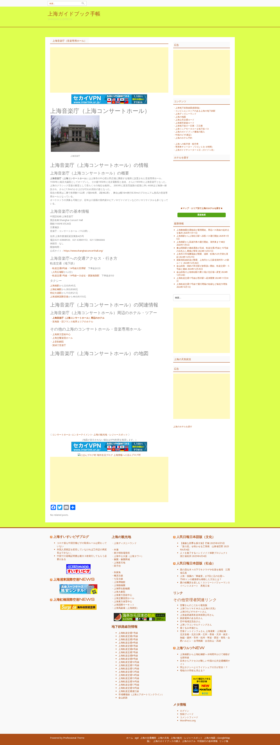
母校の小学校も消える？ (192, 670)
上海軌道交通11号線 (128, 665)
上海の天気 (209, 608)
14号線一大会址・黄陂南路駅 (84, 275)
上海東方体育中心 (123, 601)
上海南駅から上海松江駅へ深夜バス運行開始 (197, 235)
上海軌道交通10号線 (128, 662)
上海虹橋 (221, 631)
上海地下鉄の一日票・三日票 (189, 125)
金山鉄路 (123, 697)
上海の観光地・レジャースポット (110, 434)
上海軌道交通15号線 (128, 678)
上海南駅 (54, 285)
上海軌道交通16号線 (128, 681)
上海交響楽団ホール (62, 337)
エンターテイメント (82, 434)
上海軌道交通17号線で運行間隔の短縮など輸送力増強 (201, 284)
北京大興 (195, 634)
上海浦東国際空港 (59, 296)
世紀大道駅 (55, 292)
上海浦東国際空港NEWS (73, 579)
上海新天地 (119, 562)
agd (137, 737)
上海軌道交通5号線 (128, 645)
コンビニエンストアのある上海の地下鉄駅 (195, 110)
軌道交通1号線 (59, 275)
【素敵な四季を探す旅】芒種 (195, 543)
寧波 (209, 637)
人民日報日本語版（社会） (195, 563)
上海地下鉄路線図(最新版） (188, 107)
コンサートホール (61, 434)
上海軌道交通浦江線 (128, 691)
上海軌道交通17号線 (128, 684)
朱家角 (117, 572)
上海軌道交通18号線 (128, 687)
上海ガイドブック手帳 (74, 13)
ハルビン (186, 640)
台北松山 (209, 640)
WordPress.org (188, 720)
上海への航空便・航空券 (186, 143)
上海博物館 (119, 581)
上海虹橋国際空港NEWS (73, 599)
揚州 (189, 637)
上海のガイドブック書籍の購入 (190, 131)
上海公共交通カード (184, 119)
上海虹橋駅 (55, 289)
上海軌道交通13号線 (128, 671)
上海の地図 (180, 116)
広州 (205, 634)
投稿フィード (187, 714)
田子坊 (117, 565)
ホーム (129, 737)
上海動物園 (119, 585)
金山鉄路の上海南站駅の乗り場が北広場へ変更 (198, 272)
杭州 (202, 637)
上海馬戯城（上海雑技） (126, 607)
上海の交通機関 (148, 737)
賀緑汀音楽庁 (59, 345)
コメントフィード (189, 717)
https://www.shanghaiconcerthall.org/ (83, 250)
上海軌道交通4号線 (128, 642)
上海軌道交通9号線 (128, 658)
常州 (196, 637)
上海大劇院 (119, 591)
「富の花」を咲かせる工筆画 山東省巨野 (201, 546)
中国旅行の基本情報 (207, 741)
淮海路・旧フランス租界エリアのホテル (72, 321)
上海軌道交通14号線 (128, 674)
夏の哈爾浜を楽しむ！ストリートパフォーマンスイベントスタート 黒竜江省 (205, 584)
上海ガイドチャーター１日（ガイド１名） (195, 149)
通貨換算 (201, 214)
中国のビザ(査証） (184, 134)
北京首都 (184, 634)
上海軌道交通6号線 (128, 649)
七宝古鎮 (118, 578)
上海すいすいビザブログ (71, 536)
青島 (223, 637)
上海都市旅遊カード (184, 122)
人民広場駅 (58, 271)
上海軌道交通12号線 (128, 668)
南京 (225, 634)
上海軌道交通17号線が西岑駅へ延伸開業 (195, 278)
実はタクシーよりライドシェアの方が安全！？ (204, 667)
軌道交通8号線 (59, 268)
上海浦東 (210, 631)
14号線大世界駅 (78, 268)
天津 (218, 634)
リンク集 (223, 741)
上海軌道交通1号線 (128, 632)
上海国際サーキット (124, 604)
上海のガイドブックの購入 (166, 741)
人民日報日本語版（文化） (195, 536)
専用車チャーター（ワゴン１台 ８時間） (194, 146)
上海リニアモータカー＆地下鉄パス (192, 128)
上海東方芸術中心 (61, 334)
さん (191, 608)
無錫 (182, 637)
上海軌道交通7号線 (128, 652)
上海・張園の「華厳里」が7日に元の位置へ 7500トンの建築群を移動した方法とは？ (203, 577)
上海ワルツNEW (190, 647)
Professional (69, 737)
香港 (212, 634)
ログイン (184, 710)
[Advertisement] (109, 70)
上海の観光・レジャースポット (186, 737)
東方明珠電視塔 (122, 552)
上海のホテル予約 (183, 137)
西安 (216, 637)
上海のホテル (189, 741)
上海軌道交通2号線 (128, 636)
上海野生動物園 (122, 588)
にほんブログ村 (133, 454)
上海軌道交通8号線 (128, 655)
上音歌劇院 (58, 341)
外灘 (116, 549)
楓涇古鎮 (118, 575)
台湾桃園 (198, 640)
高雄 (218, 640)
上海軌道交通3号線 (128, 639)
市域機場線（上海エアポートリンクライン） (141, 694)
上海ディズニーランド (185, 113)
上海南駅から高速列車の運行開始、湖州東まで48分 (200, 241)
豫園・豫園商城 (122, 559)
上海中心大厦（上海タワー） (128, 556)
